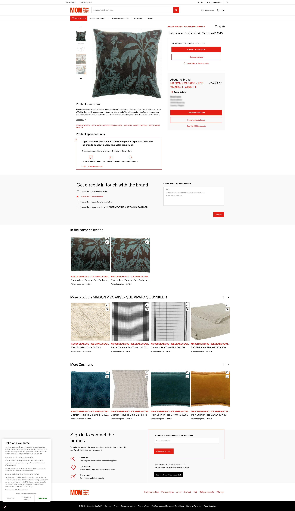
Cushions (128, 125)
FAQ (195, 492)
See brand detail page (196, 120)
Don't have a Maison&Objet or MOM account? (174, 435)
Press (116, 506)
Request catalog (196, 57)
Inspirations (138, 18)
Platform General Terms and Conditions (168, 506)
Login (222, 10)
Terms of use (143, 506)
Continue (218, 214)
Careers (108, 506)
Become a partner (128, 506)
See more (80, 120)
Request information (196, 113)
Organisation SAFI (94, 506)
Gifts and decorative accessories (107, 125)
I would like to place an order (198, 63)
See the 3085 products (196, 126)
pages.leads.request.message (177, 183)
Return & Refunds (193, 506)
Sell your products (214, 2)
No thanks (10, 498)
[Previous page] (223, 297)
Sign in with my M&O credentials (169, 475)
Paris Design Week (86, 2)
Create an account (95, 166)
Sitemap (220, 492)
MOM (79, 10)
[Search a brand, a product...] (176, 10)
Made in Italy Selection (98, 18)
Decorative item (83, 125)
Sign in (200, 2)
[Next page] (228, 297)
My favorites (209, 10)
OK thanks (42, 498)
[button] (5, 507)
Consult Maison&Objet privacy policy (16, 490)
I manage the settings (26, 498)
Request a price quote (196, 49)
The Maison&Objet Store (120, 18)
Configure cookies (151, 492)
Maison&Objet (70, 2)
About (178, 492)
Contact (187, 492)
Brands (149, 18)
